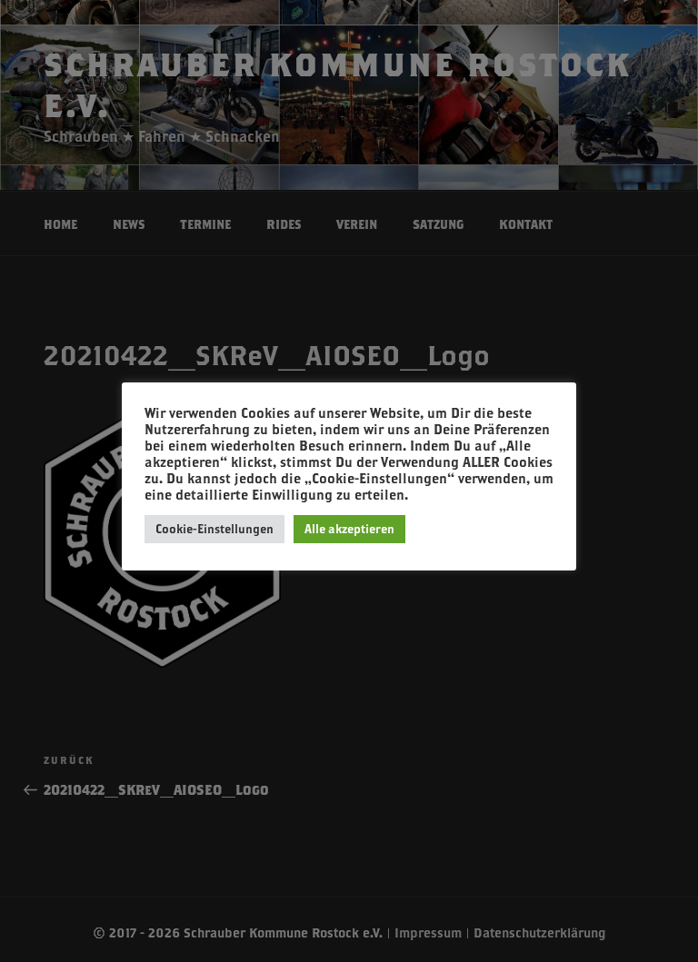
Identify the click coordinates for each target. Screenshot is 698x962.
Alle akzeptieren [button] (349, 528)
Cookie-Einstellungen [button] (214, 528)
